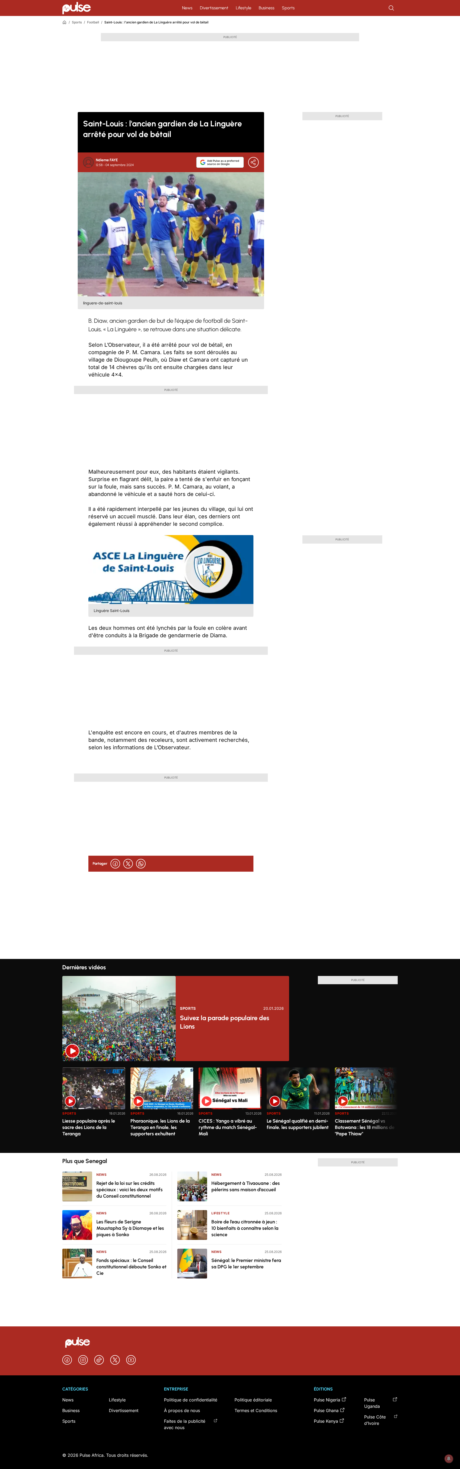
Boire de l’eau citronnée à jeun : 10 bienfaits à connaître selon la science (244, 1228)
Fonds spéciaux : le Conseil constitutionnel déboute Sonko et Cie (131, 1266)
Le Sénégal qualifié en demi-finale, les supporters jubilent (297, 1124)
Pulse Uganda (372, 1403)
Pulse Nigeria (327, 1399)
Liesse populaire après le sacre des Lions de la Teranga (88, 1127)
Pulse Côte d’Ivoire (375, 1420)
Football (93, 22)
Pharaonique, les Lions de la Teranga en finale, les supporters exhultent (160, 1127)
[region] (230, 1107)
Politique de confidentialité (190, 1399)
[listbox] (230, 1107)
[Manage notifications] (449, 1458)
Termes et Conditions (256, 1410)
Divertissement (214, 7)
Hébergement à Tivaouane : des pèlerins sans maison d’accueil (245, 1186)
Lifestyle (243, 7)
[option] (93, 1108)
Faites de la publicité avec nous (184, 1424)
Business (266, 7)
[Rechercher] (392, 8)
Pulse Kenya (326, 1421)
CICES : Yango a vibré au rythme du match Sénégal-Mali (228, 1127)
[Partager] (253, 162)
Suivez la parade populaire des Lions (224, 1022)
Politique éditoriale (253, 1399)
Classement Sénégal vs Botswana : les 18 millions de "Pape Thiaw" (365, 1127)
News (187, 7)
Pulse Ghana (326, 1410)
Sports (288, 7)
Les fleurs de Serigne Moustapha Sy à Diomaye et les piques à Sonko (130, 1228)
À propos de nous (182, 1410)
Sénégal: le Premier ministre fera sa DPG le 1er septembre (246, 1263)
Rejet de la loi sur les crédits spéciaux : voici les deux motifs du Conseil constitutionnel (129, 1189)
